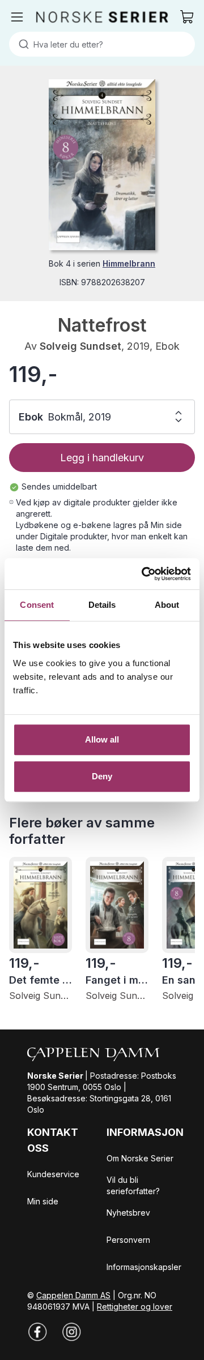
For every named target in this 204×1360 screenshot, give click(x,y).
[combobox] (102, 44)
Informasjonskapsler (144, 1267)
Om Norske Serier (140, 1158)
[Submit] (21, 44)
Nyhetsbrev (128, 1212)
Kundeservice (53, 1174)
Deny (102, 776)
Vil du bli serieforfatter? (133, 1185)
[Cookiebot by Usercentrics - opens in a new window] (144, 574)
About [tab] (167, 605)
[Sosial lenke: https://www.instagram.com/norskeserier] (71, 1332)
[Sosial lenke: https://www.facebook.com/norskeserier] (37, 1332)
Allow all (102, 739)
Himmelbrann (129, 263)
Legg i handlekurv (102, 458)
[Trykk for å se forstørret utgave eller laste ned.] (102, 164)
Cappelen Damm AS (73, 1295)
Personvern (128, 1240)
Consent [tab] (37, 605)
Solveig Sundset (80, 346)
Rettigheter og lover (134, 1306)
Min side (42, 1201)
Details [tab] (102, 605)
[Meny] (17, 17)
